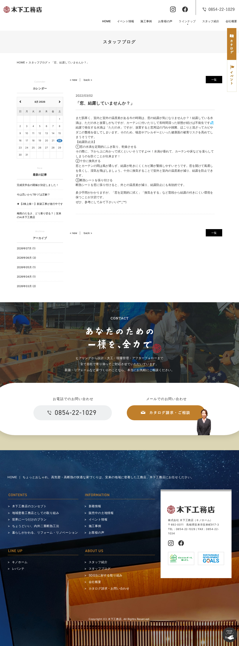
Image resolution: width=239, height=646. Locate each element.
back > (88, 79)
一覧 (214, 79)
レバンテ (18, 568)
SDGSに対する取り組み (106, 575)
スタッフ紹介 (210, 21)
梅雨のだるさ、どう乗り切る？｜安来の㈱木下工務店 (39, 215)
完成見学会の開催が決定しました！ (38, 184)
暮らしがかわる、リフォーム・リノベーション (45, 532)
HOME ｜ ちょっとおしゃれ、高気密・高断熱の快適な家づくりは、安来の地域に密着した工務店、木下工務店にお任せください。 (100, 477)
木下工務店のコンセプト (29, 506)
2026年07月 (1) (26, 248)
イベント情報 (125, 21)
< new (73, 79)
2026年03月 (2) (26, 286)
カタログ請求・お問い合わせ (109, 588)
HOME (106, 21)
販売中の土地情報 (101, 513)
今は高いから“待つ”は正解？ (33, 194)
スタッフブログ (100, 568)
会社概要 (231, 21)
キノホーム (20, 562)
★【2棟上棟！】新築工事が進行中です (40, 203)
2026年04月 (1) (26, 276)
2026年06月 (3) (26, 257)
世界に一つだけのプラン (29, 519)
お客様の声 (165, 21)
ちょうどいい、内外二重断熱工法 (35, 526)
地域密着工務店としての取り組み (35, 513)
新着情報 (95, 506)
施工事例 (146, 21)
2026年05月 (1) (26, 267)
